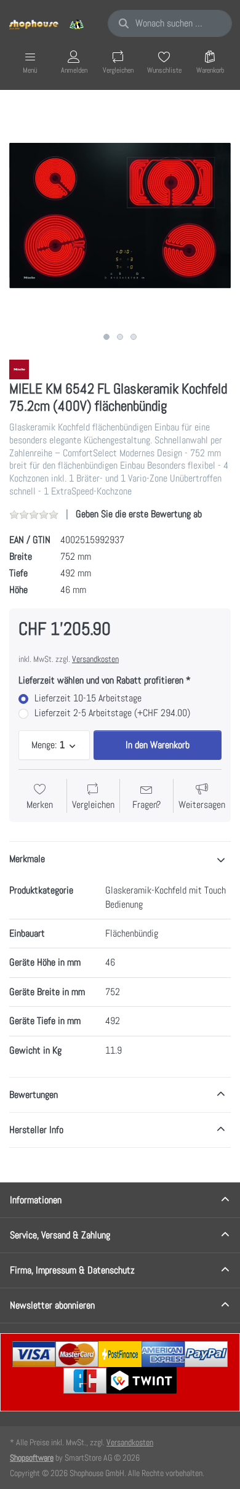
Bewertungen (33, 1094)
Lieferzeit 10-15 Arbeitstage (88, 698)
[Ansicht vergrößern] (120, 215)
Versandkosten (95, 658)
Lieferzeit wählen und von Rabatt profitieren (100, 680)
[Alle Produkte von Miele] (19, 368)
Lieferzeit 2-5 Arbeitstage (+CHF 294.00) (112, 713)
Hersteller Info (36, 1129)
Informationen (36, 1199)
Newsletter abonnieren (52, 1305)
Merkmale (27, 858)
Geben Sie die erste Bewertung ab (139, 513)
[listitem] (120, 215)
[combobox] (170, 23)
